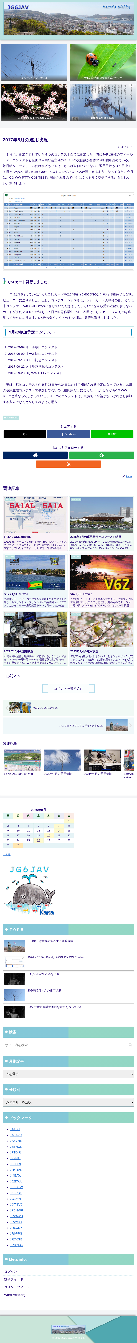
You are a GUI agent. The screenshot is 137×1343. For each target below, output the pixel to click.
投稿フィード (13, 1279)
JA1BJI (15, 1129)
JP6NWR (16, 1210)
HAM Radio (12, 417)
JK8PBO (16, 1193)
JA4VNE (16, 1141)
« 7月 (7, 854)
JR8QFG (16, 1245)
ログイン (10, 1271)
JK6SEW (16, 1187)
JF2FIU (15, 1158)
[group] (22, 766)
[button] (127, 765)
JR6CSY (16, 1228)
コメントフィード (17, 1287)
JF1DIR (15, 1152)
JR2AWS (16, 1216)
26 (38, 840)
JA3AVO (16, 1135)
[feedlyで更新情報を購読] (101, 455)
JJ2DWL (16, 1181)
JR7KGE (16, 1239)
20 (48, 835)
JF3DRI (15, 1164)
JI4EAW (15, 1175)
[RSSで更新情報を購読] (68, 464)
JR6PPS (16, 1233)
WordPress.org (15, 1295)
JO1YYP (16, 1199)
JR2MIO (16, 1222)
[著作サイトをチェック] (35, 455)
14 (58, 830)
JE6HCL (16, 1146)
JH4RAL (16, 1170)
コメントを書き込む (68, 688)
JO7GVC (16, 1204)
